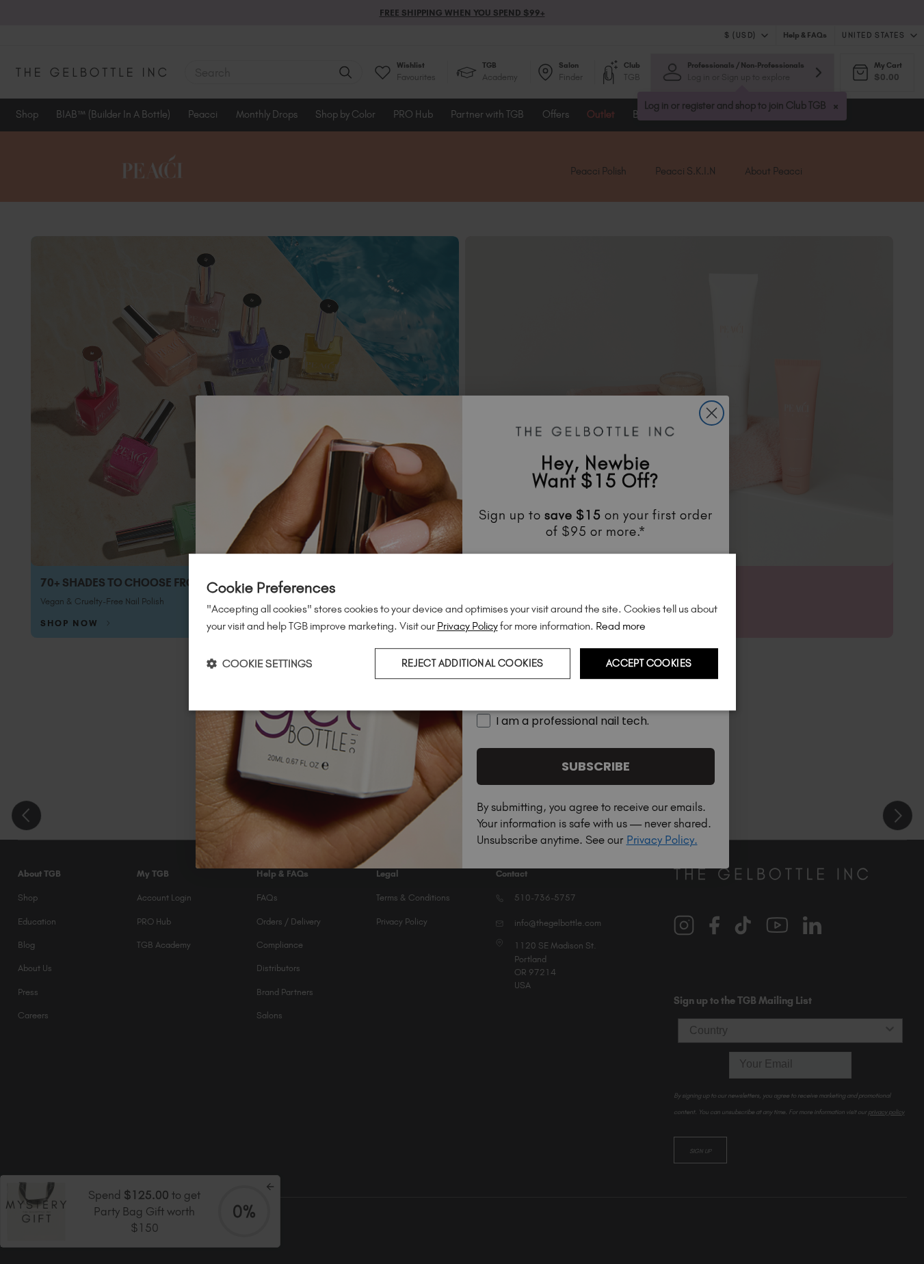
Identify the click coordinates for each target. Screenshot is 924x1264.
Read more (621, 625)
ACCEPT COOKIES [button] (649, 664)
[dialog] (462, 632)
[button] (260, 663)
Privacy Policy (467, 625)
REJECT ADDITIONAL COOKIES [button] (472, 664)
